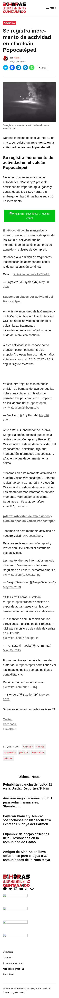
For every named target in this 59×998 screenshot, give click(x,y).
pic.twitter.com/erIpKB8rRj (20, 687)
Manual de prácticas (13, 968)
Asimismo (28, 747)
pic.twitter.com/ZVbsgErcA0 (21, 407)
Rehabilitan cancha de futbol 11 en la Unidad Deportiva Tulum (27, 786)
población (23, 752)
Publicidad (8, 974)
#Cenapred (41, 543)
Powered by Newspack (14, 993)
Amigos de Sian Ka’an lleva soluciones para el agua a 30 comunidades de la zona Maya (26, 855)
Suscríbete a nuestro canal (37, 215)
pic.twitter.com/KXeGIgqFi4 (21, 638)
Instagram (9, 728)
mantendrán (10, 752)
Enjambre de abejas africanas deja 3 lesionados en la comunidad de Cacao (26, 838)
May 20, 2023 (12, 587)
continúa (40, 747)
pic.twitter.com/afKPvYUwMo (31, 274)
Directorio (8, 952)
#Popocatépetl (15, 230)
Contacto (7, 957)
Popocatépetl (38, 752)
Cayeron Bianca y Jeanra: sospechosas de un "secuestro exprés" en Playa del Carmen (27, 820)
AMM (16, 57)
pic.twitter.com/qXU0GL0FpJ (21, 574)
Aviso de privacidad (13, 963)
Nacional (9, 23)
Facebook (10, 724)
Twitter (7, 719)
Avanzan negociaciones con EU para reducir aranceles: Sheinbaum (27, 802)
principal (8, 758)
